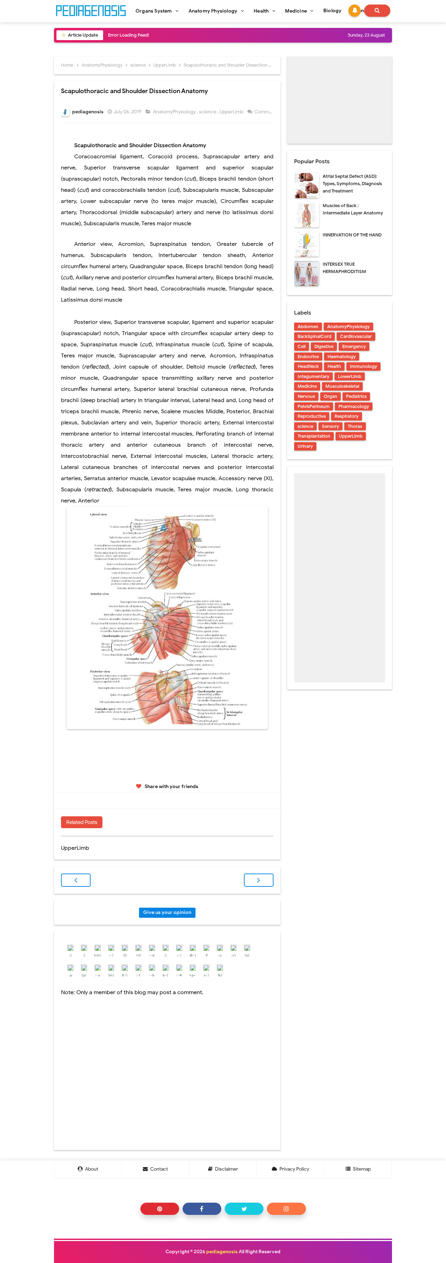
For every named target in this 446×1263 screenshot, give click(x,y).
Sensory (330, 426)
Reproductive (312, 416)
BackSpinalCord (314, 336)
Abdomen (308, 327)
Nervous (306, 396)
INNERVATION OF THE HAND (352, 235)
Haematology (342, 357)
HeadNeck (308, 366)
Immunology (363, 366)
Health (334, 366)
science (208, 112)
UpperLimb (232, 112)
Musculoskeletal (342, 386)
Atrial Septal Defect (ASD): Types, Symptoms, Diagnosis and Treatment (352, 183)
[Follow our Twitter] (244, 1209)
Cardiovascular (356, 336)
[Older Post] (259, 880)
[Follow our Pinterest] (159, 1209)
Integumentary (313, 376)
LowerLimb (349, 376)
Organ (330, 396)
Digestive (323, 346)
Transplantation (314, 436)
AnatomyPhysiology (175, 112)
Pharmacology (353, 406)
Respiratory (346, 416)
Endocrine (308, 357)
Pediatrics (356, 396)
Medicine (307, 386)
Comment (265, 112)
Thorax (355, 426)
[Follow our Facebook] (202, 1209)
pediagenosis (222, 1252)
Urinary (305, 446)
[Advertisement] (339, 100)
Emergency (354, 346)
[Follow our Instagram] (286, 1209)
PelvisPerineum (314, 406)
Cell (302, 346)
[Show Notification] (354, 11)
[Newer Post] (76, 880)
